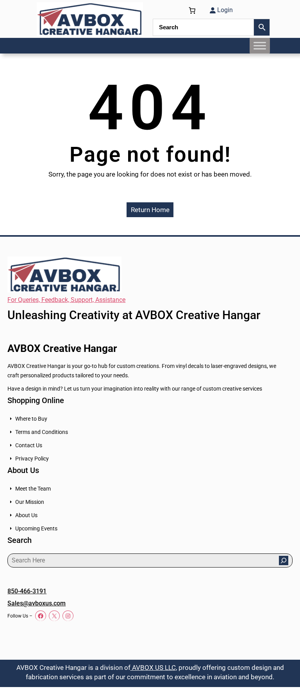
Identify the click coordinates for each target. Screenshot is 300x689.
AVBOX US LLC (153, 667)
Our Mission (29, 502)
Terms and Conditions (41, 432)
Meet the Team (33, 489)
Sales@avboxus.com (36, 603)
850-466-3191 (26, 591)
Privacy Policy (32, 458)
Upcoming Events (36, 528)
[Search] (283, 560)
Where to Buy (31, 419)
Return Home (150, 210)
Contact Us (28, 445)
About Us (26, 515)
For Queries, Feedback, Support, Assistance (66, 299)
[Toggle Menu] (260, 45)
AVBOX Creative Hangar (62, 348)
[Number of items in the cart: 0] (192, 10)
